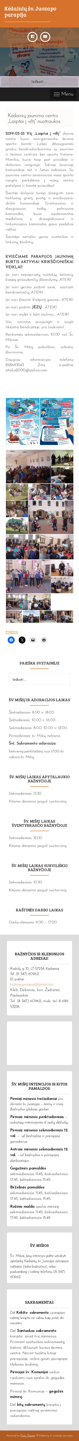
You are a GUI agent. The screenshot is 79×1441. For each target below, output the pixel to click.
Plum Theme (27, 1435)
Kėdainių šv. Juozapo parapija (30, 11)
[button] (22, 422)
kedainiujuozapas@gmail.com (31, 984)
